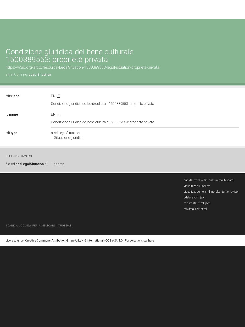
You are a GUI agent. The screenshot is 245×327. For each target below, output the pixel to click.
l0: (12, 114)
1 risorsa (58, 164)
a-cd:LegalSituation (67, 135)
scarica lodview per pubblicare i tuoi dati (39, 225)
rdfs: (13, 96)
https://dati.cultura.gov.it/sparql (214, 180)
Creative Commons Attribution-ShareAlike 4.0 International (64, 240)
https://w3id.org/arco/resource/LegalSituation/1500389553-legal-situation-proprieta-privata (82, 67)
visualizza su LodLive (197, 186)
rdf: (11, 133)
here (151, 240)
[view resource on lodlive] (237, 31)
